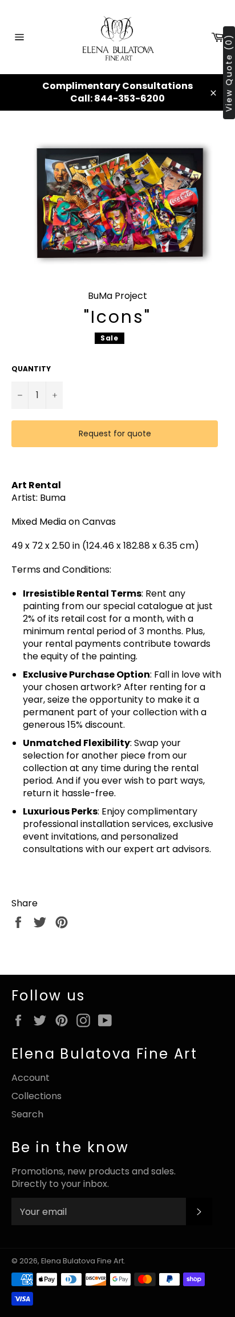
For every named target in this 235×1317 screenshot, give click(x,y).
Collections (36, 1096)
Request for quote (115, 433)
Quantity (31, 369)
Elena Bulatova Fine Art (82, 1261)
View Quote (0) (228, 73)
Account (30, 1077)
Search (27, 1114)
